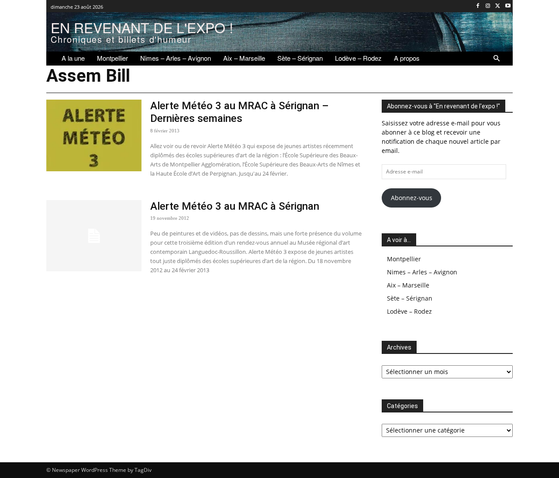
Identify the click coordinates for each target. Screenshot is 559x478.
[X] (498, 6)
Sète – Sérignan (409, 298)
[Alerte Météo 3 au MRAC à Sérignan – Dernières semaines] (93, 135)
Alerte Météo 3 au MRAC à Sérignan (234, 206)
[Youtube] (508, 6)
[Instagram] (488, 6)
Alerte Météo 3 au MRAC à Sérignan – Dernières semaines (239, 112)
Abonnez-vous (411, 198)
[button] (497, 59)
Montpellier (404, 259)
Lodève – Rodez (409, 311)
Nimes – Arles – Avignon (422, 272)
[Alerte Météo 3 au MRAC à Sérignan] (93, 236)
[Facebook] (478, 6)
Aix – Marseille (408, 285)
